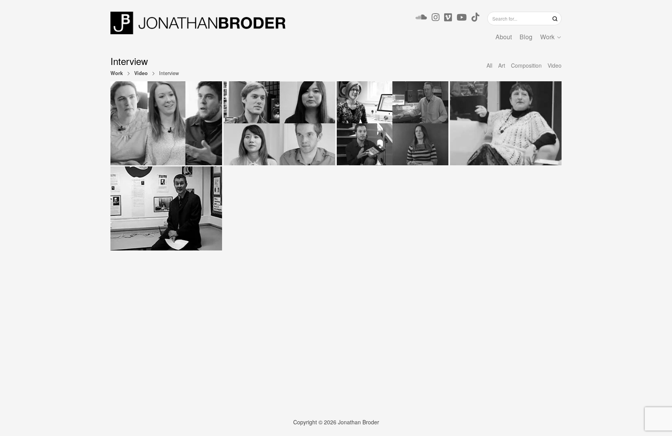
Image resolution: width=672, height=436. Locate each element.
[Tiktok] (475, 18)
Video (141, 73)
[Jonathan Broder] (197, 23)
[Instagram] (435, 18)
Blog (526, 36)
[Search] (555, 18)
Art (501, 65)
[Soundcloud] (421, 18)
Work (547, 36)
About (503, 36)
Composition (526, 65)
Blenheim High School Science (166, 208)
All (489, 65)
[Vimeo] (448, 18)
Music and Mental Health (166, 123)
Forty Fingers (279, 123)
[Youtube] (461, 18)
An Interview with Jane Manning (505, 123)
